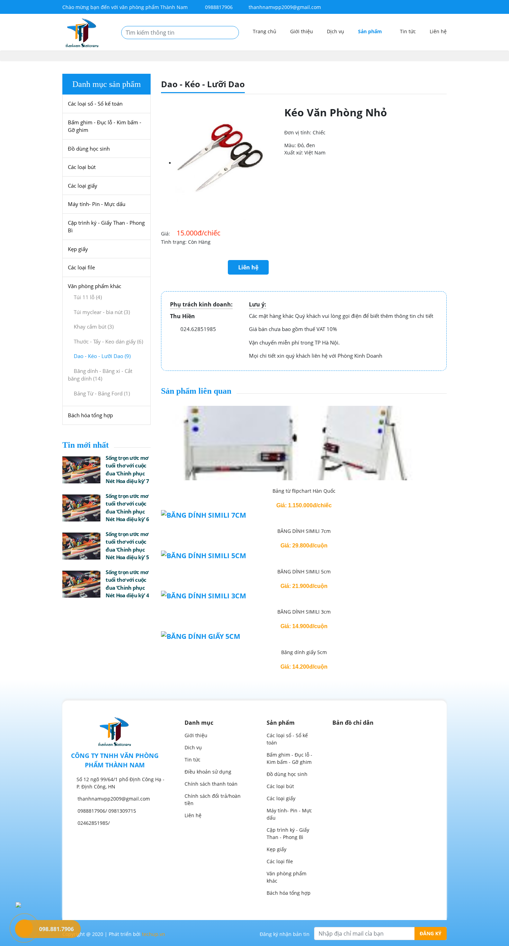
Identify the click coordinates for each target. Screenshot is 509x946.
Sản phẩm (370, 31)
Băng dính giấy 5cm (304, 652)
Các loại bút (82, 166)
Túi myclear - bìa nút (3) (102, 312)
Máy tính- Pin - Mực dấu (96, 203)
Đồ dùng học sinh (89, 148)
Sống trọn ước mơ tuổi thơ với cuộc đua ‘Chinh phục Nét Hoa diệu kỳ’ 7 (127, 469)
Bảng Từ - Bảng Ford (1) (102, 393)
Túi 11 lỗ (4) (88, 297)
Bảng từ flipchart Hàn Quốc (304, 491)
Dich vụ (193, 747)
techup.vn (153, 934)
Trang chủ (264, 31)
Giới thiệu (301, 31)
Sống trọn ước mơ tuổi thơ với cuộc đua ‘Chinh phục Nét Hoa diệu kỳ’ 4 (127, 584)
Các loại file (81, 267)
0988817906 (218, 7)
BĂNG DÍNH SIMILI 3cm (304, 611)
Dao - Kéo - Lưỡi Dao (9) (102, 355)
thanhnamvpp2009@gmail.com (285, 7)
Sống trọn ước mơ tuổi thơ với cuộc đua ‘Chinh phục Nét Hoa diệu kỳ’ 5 (127, 545)
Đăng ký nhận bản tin (285, 934)
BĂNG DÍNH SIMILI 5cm (304, 571)
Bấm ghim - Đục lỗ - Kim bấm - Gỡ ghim (104, 126)
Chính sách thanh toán (211, 783)
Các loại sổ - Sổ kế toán (95, 103)
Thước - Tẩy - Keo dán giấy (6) (108, 341)
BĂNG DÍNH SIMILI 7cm (304, 531)
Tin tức (408, 31)
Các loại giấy (82, 185)
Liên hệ (438, 31)
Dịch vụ (335, 31)
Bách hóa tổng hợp (90, 415)
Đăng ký (430, 933)
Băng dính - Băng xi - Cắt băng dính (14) (100, 374)
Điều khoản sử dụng (208, 771)
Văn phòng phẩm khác (94, 286)
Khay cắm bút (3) (94, 326)
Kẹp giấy (78, 249)
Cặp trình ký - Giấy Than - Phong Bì (106, 226)
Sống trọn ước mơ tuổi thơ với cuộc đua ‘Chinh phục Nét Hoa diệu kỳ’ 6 (127, 507)
